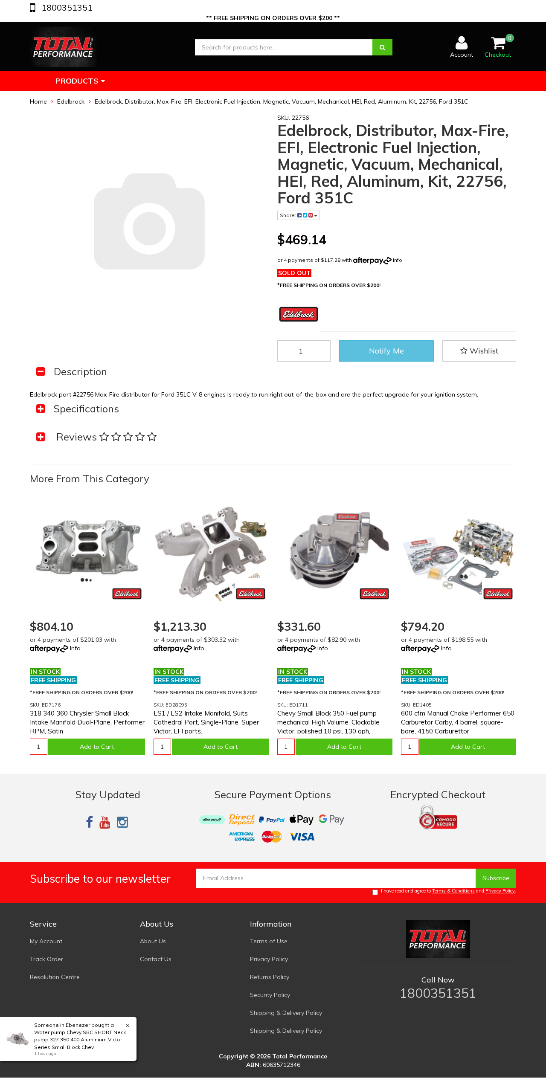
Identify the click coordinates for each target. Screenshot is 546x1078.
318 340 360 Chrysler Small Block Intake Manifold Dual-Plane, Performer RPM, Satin (87, 722)
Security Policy (270, 995)
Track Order (46, 959)
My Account (46, 941)
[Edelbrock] (127, 594)
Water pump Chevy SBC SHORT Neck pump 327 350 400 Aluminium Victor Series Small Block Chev (80, 1039)
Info (397, 260)
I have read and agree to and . (448, 891)
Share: (288, 215)
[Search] (382, 47)
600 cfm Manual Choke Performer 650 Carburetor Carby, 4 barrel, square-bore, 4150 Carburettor (457, 722)
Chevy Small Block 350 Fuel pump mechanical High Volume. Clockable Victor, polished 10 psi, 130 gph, (328, 722)
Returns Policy (269, 977)
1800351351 (66, 7)
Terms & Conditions (453, 891)
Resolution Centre (55, 977)
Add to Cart (97, 747)
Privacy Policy (500, 891)
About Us (153, 941)
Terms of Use (269, 941)
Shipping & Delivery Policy (286, 1013)
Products (78, 81)
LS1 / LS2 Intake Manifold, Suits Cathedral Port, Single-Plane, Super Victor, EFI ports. (206, 722)
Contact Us (155, 959)
